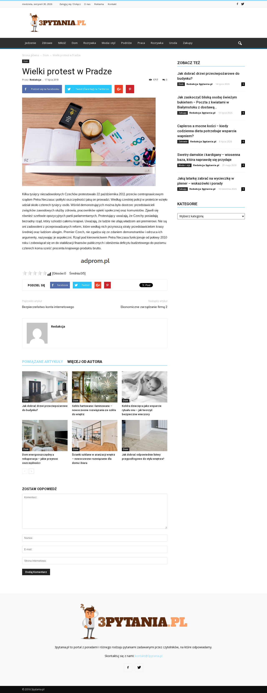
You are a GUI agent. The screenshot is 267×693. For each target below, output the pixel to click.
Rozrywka (89, 43)
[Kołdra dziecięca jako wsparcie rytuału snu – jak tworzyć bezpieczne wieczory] (144, 386)
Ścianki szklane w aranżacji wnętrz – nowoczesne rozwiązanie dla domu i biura (93, 458)
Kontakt (112, 4)
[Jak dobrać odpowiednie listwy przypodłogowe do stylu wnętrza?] (144, 435)
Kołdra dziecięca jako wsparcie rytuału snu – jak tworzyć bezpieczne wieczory (141, 410)
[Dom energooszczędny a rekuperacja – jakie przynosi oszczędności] (45, 435)
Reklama (99, 4)
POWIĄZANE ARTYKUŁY (42, 361)
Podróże (126, 43)
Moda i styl (108, 43)
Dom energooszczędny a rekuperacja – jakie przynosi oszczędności (40, 458)
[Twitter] (242, 3)
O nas (87, 4)
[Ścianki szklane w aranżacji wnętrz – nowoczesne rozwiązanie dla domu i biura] (94, 435)
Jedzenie (30, 43)
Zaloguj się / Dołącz (70, 4)
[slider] (34, 273)
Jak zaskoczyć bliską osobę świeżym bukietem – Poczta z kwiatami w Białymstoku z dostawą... (207, 102)
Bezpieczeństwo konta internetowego (48, 307)
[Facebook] (237, 3)
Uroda (173, 43)
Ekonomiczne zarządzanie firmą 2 (144, 307)
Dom (75, 43)
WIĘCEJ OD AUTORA (84, 361)
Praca (141, 43)
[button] (240, 43)
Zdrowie (47, 43)
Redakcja (35, 79)
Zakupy (188, 43)
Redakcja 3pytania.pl (199, 84)
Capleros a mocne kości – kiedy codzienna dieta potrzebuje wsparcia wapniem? (206, 131)
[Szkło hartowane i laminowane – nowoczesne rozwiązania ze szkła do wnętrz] (94, 386)
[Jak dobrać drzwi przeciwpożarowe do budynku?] (45, 386)
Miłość (62, 43)
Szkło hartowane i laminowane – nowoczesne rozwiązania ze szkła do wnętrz (94, 410)
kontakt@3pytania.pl (148, 656)
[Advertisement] (169, 22)
